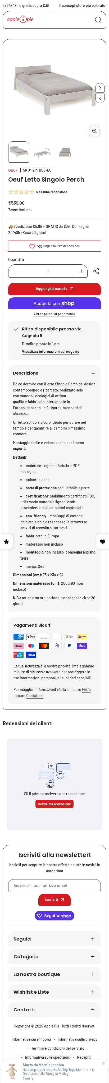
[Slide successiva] (100, 88)
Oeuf (13, 170)
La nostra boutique (36, 974)
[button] (97, 271)
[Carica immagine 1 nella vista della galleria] (18, 152)
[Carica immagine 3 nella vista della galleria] (66, 152)
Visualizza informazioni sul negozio (50, 351)
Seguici (22, 938)
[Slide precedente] (100, 98)
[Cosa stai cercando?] (98, 20)
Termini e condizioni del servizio (57, 1048)
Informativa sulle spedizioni (47, 1057)
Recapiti (84, 1057)
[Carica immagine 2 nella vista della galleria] (42, 152)
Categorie (25, 956)
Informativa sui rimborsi (31, 1039)
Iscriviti (51, 899)
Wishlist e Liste (31, 992)
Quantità (16, 259)
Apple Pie (52, 1026)
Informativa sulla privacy (77, 1039)
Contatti (24, 1009)
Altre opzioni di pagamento (54, 314)
